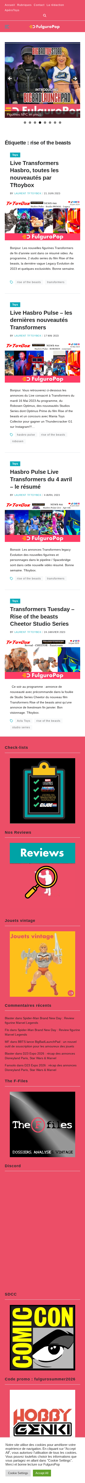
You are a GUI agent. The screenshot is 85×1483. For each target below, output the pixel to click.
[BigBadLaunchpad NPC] (42, 80)
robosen (18, 441)
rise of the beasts (29, 282)
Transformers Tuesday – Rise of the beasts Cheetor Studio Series (42, 616)
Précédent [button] (10, 79)
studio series (21, 727)
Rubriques (24, 5)
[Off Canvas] (7, 26)
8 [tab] (60, 122)
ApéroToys (12, 10)
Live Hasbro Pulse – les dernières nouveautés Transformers (41, 320)
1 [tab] (25, 122)
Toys (15, 154)
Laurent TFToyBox (27, 193)
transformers (56, 282)
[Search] (44, 15)
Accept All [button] (42, 1473)
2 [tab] (30, 122)
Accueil (10, 5)
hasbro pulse (26, 434)
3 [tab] (35, 122)
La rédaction (55, 5)
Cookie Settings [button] (18, 1473)
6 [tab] (50, 122)
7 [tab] (55, 122)
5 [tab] (45, 122)
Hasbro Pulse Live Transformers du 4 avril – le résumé (41, 479)
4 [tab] (40, 122)
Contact (39, 5)
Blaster (9, 1018)
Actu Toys (23, 720)
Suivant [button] (74, 79)
